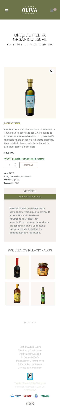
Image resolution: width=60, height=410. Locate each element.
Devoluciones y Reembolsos (30, 360)
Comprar (28, 165)
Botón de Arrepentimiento (30, 364)
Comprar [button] (17, 275)
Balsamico (17, 263)
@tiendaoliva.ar (30, 335)
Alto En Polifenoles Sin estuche (17, 287)
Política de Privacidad (30, 354)
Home (9, 44)
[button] (51, 71)
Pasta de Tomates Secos (43, 259)
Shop (17, 44)
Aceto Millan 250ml (17, 259)
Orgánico (16, 179)
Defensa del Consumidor (30, 367)
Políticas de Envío (30, 357)
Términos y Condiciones (30, 350)
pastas (42, 263)
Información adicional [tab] (30, 197)
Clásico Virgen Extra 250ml (43, 286)
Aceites (17, 176)
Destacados (26, 176)
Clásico (42, 289)
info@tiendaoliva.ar (30, 326)
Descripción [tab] (30, 191)
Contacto (30, 340)
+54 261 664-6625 (30, 330)
